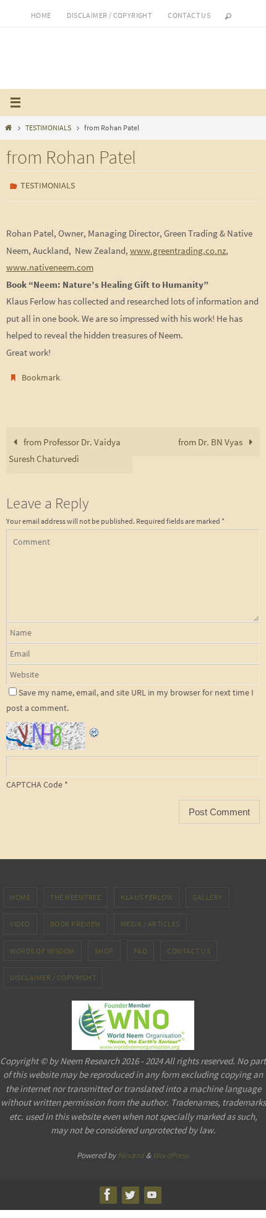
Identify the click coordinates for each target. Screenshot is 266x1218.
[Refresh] (94, 725)
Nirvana (131, 1149)
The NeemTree (75, 891)
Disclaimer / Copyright (109, 15)
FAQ (141, 945)
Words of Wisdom (42, 945)
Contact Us (188, 945)
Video (20, 918)
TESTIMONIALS (48, 127)
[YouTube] (152, 1189)
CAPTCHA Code (34, 778)
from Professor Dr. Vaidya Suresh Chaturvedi (65, 445)
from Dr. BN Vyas (211, 436)
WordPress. (171, 1149)
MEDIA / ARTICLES (150, 918)
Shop (104, 945)
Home (41, 15)
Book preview (75, 918)
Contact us (189, 15)
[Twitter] (130, 1189)
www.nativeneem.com (49, 264)
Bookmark (41, 374)
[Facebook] (108, 1189)
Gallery (207, 891)
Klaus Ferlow (147, 891)
